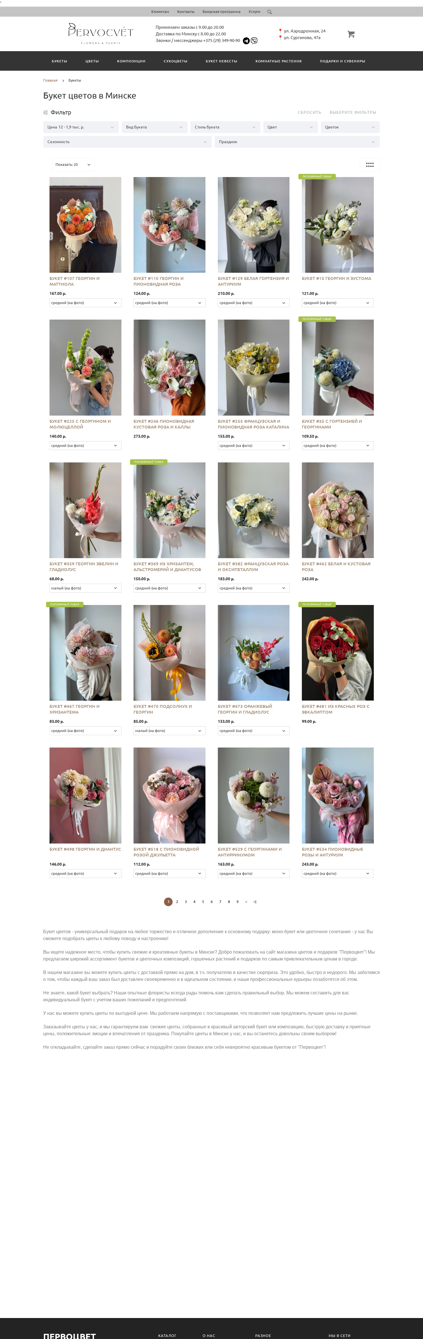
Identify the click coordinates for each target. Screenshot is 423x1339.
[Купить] (91, 221)
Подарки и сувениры (342, 61)
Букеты (59, 61)
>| (254, 902)
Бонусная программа (222, 11)
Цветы (92, 61)
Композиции (131, 61)
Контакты (186, 11)
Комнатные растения (279, 61)
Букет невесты (221, 61)
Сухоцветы (176, 61)
